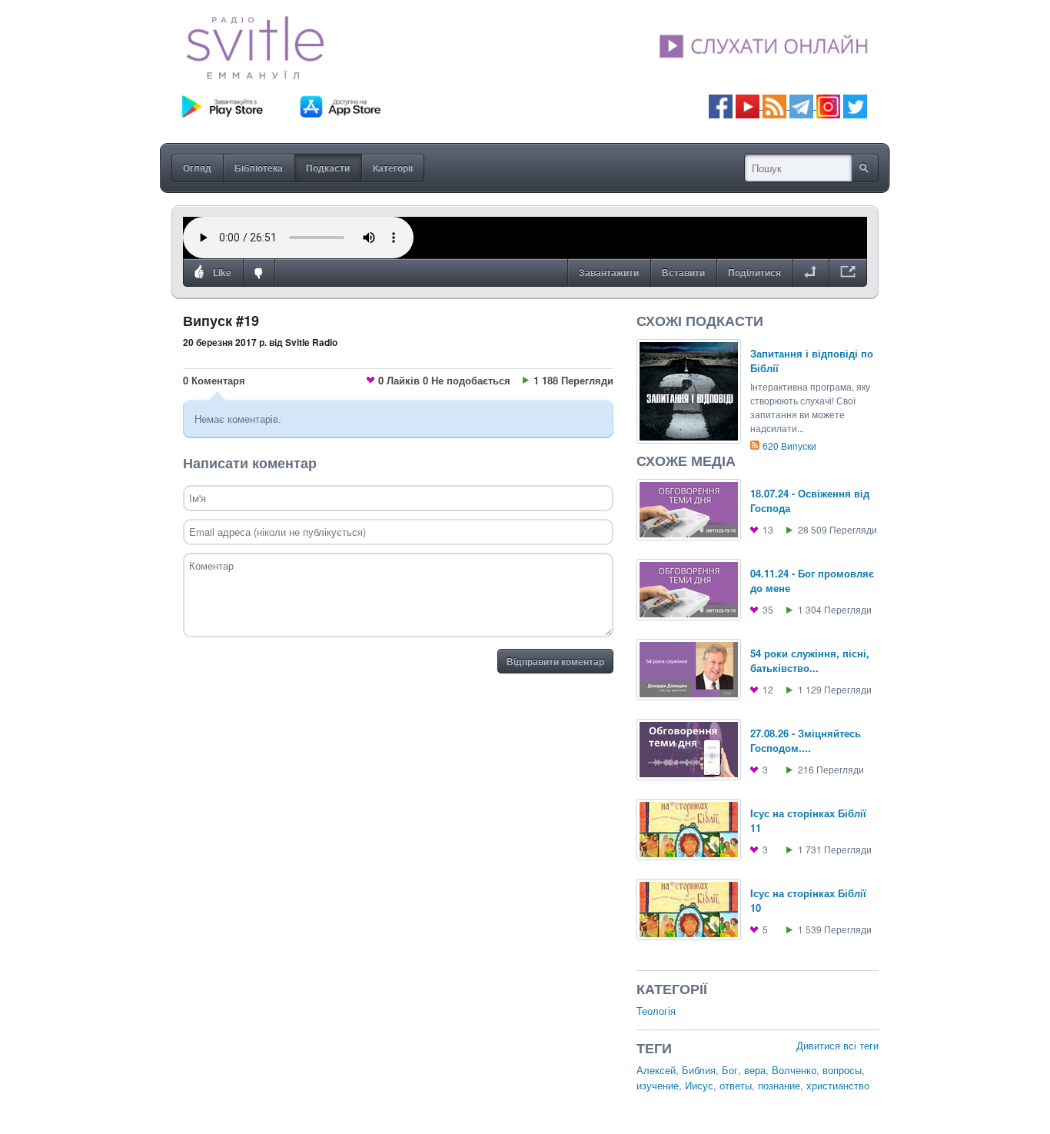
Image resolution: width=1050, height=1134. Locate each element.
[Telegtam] (801, 105)
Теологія (656, 1010)
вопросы (842, 1070)
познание (779, 1085)
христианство (837, 1085)
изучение (657, 1085)
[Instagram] (828, 105)
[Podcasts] (774, 105)
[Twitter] (855, 105)
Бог (730, 1070)
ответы (735, 1085)
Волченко (794, 1070)
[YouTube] (749, 105)
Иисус (699, 1085)
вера (755, 1070)
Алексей (656, 1070)
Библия (699, 1070)
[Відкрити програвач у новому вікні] (848, 273)
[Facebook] (721, 105)
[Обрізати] (810, 273)
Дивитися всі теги (837, 1045)
